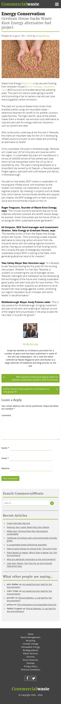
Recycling (30, 640)
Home (30, 634)
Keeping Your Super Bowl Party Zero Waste (28, 527)
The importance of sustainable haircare (36, 604)
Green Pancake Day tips (18, 523)
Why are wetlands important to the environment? (31, 559)
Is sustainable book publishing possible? (27, 544)
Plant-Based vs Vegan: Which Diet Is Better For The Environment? (32, 554)
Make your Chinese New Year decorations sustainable (27, 532)
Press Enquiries (30, 659)
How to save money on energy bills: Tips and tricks (32, 548)
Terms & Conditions (30, 669)
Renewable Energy (30, 647)
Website (5, 468)
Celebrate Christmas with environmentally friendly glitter (32, 539)
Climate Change (30, 643)
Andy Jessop (42, 35)
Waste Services (30, 653)
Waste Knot (28, 83)
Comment (6, 415)
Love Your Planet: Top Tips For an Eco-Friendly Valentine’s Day (29, 564)
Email (5, 458)
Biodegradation (30, 650)
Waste (20, 4)
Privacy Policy (30, 666)
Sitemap (31, 663)
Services (31, 656)
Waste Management (30, 637)
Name (5, 448)
